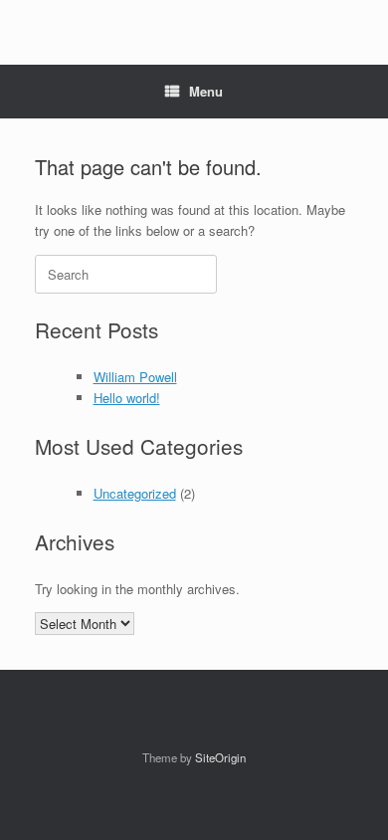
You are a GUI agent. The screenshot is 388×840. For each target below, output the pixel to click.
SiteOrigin (220, 757)
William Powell (135, 376)
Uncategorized (135, 493)
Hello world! (127, 397)
